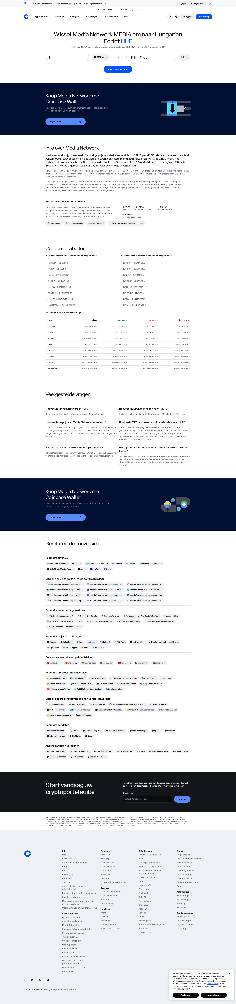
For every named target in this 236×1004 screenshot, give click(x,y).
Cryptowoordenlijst (71, 941)
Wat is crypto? (69, 952)
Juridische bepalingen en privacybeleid (74, 887)
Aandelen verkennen (72, 921)
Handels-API (145, 885)
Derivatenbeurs (108, 924)
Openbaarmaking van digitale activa (79, 908)
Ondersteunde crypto (187, 882)
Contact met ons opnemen (190, 858)
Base (141, 858)
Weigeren (185, 995)
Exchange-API (145, 920)
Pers (64, 870)
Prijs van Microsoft (186, 924)
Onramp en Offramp (148, 877)
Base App (105, 858)
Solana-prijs (183, 903)
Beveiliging (67, 874)
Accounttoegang (185, 878)
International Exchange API (152, 924)
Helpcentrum (183, 854)
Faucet (142, 916)
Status (180, 886)
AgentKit (143, 909)
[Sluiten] (229, 973)
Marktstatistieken (71, 925)
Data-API (143, 897)
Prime (103, 913)
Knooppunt (144, 905)
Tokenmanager (107, 903)
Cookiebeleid (212, 984)
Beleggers (67, 878)
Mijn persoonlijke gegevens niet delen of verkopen (78, 902)
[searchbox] (184, 57)
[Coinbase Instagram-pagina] (40, 980)
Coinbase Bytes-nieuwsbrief (76, 929)
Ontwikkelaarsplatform (150, 854)
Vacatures (67, 858)
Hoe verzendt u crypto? (73, 967)
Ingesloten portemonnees (151, 866)
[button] (59, 16)
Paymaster (144, 889)
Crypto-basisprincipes (73, 933)
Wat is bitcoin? (69, 948)
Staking (104, 916)
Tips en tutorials (70, 937)
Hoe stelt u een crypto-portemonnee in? (73, 962)
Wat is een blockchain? (73, 956)
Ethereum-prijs (184, 899)
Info (64, 854)
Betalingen (105, 899)
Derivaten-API (145, 932)
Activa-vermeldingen (110, 891)
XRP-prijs (181, 907)
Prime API (143, 928)
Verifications (145, 901)
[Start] (26, 16)
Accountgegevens (185, 870)
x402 (141, 881)
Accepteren (214, 995)
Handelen (105, 854)
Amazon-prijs (183, 928)
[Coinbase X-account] (25, 980)
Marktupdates (69, 945)
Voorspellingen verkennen (113, 882)
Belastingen (68, 971)
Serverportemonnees (149, 862)
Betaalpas (105, 874)
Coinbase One (107, 862)
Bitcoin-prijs (183, 895)
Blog (64, 866)
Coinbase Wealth (108, 866)
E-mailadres (128, 793)
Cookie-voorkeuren (71, 897)
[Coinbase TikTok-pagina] (48, 980)
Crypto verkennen (71, 917)
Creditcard (105, 870)
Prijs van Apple (184, 920)
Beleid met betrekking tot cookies (79, 893)
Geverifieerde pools (110, 928)
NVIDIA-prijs (183, 916)
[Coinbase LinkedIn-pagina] (32, 980)
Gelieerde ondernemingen (75, 862)
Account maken (184, 862)
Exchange (105, 920)
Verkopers (67, 882)
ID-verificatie (183, 866)
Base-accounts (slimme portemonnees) (150, 872)
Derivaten (105, 878)
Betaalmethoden (185, 874)
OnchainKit (144, 893)
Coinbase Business (109, 895)
